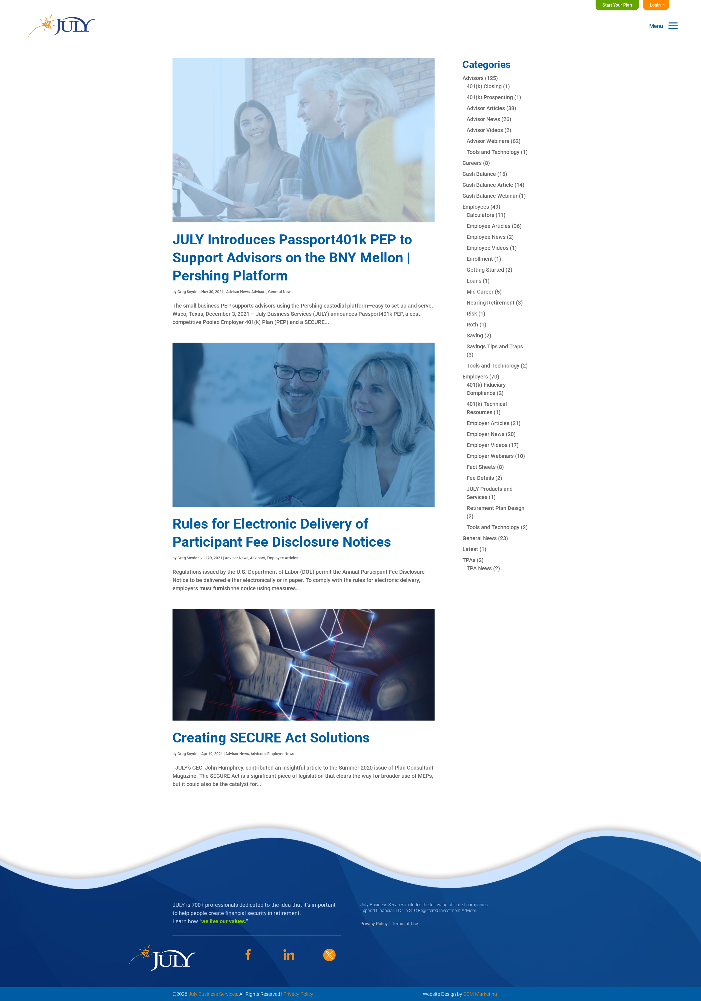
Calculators (480, 215)
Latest (470, 549)
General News (280, 291)
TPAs (468, 560)
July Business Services (212, 994)
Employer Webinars (490, 456)
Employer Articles (488, 423)
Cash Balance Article (487, 185)
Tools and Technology (493, 152)
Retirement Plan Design (495, 508)
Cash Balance (479, 174)
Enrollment (480, 259)
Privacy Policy (374, 923)
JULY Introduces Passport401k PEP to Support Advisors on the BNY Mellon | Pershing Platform (292, 257)
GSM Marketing (480, 994)
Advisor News (238, 291)
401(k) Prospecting (490, 97)
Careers (472, 163)
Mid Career (480, 291)
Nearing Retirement (491, 302)
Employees (475, 206)
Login (655, 5)
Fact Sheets (481, 467)
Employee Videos (487, 248)
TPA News (479, 568)
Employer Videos (487, 445)
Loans (474, 280)
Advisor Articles (486, 108)
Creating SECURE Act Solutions (271, 738)
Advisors (258, 291)
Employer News (280, 754)
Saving (475, 335)
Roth (472, 324)
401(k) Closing (484, 86)
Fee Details (480, 478)
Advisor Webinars (488, 141)
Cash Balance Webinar (490, 196)
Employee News (486, 237)
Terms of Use (405, 923)
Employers (475, 376)
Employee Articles (282, 558)
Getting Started (485, 269)
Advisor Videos (485, 130)
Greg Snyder (188, 291)
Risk (472, 313)
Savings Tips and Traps (495, 346)
